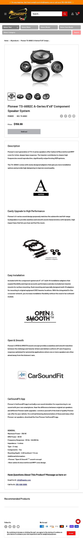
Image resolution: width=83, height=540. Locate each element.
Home (6, 41)
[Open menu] (5, 14)
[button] (78, 521)
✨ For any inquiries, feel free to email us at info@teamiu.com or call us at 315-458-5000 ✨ (41, 2)
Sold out (24, 132)
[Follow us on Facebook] (5, 526)
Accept (71, 533)
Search (76, 32)
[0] (77, 14)
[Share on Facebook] (61, 116)
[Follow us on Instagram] (14, 526)
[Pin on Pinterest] (65, 116)
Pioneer (11, 116)
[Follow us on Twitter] (9, 526)
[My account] (72, 14)
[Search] (64, 13)
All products (14, 41)
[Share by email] (73, 116)
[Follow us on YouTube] (18, 526)
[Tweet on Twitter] (69, 116)
